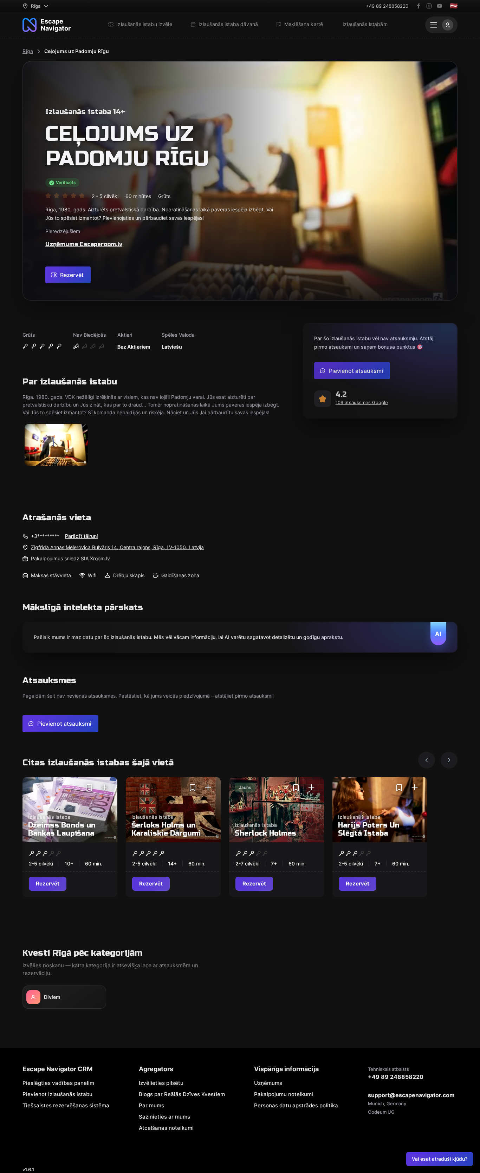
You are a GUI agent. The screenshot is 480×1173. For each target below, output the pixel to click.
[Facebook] (418, 6)
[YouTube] (439, 6)
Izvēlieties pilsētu (161, 1083)
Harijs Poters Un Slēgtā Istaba (369, 829)
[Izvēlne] (441, 25)
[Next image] (449, 760)
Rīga (27, 51)
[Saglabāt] (89, 787)
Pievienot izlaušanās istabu (57, 1094)
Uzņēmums (268, 1083)
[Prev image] (426, 760)
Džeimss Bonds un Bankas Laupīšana (62, 829)
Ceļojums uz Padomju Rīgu (76, 51)
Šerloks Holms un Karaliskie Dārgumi (166, 829)
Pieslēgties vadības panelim (58, 1083)
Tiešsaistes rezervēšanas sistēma (65, 1105)
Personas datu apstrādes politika (296, 1105)
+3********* (45, 536)
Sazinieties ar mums (164, 1116)
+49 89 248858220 (387, 6)
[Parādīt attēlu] (56, 445)
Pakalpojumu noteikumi (283, 1094)
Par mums (151, 1105)
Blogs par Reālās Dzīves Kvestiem (182, 1094)
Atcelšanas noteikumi (166, 1128)
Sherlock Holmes (265, 833)
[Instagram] (429, 6)
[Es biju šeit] (105, 787)
